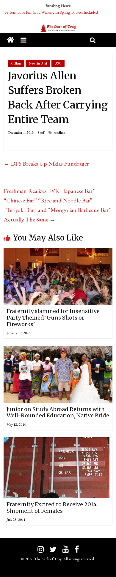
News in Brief (38, 63)
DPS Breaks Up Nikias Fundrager (46, 163)
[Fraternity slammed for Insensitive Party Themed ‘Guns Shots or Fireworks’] (58, 253)
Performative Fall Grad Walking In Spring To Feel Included (51, 12)
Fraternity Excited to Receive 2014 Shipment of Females (52, 507)
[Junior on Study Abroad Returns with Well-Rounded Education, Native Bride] (58, 350)
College (16, 63)
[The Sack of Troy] (58, 28)
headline (59, 132)
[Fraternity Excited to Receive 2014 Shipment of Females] (56, 442)
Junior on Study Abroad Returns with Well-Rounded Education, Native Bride (58, 412)
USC (58, 63)
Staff (41, 132)
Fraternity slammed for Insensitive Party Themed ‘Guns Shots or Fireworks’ (53, 317)
